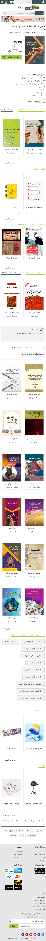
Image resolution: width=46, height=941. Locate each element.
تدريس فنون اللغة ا (34, 528)
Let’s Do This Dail (12, 207)
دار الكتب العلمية (10, 641)
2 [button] (26, 159)
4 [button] (19, 159)
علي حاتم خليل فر (33, 576)
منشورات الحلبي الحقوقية (33, 655)
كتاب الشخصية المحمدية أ (12, 312)
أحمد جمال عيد (11, 532)
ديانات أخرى (30, 835)
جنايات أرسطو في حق (34, 439)
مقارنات (14, 835)
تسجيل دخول (38, 2)
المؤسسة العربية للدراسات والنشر (30, 684)
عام (21, 835)
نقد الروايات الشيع (34, 394)
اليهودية (20, 830)
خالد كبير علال (38, 30)
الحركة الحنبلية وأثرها (11, 149)
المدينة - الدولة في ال (34, 149)
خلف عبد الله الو (11, 621)
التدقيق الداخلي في (12, 618)
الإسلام (39, 830)
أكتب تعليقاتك (38, 333)
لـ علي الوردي (34, 316)
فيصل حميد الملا (11, 576)
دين (44, 824)
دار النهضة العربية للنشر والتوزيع (30, 691)
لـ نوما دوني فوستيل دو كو (34, 153)
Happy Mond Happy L (11, 804)
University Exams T (34, 207)
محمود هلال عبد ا (33, 532)
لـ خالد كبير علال (12, 153)
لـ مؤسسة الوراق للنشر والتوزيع (33, 354)
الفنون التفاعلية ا (12, 528)
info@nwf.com (39, 906)
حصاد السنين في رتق (11, 483)
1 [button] (30, 159)
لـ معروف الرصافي (11, 316)
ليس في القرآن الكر (11, 394)
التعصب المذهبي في (34, 258)
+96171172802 (39, 903)
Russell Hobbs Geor (34, 804)
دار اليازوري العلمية (35, 662)
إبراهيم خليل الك (33, 621)
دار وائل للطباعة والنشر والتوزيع (31, 698)
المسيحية (30, 830)
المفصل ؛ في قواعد (34, 573)
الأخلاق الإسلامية (12, 439)
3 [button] (23, 159)
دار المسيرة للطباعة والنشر (33, 648)
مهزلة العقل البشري (34, 312)
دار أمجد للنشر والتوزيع (33, 677)
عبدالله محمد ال (11, 442)
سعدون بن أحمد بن (11, 487)
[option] (34, 135)
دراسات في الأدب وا (34, 483)
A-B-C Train (12, 748)
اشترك (14, 926)
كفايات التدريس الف (12, 573)
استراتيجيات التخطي (34, 618)
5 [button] (16, 159)
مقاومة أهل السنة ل (12, 258)
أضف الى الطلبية (14, 57)
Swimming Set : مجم (34, 748)
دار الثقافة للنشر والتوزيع (33, 670)
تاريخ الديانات (9, 830)
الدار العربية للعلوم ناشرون (33, 641)
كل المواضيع (8, 821)
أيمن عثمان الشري (33, 487)
